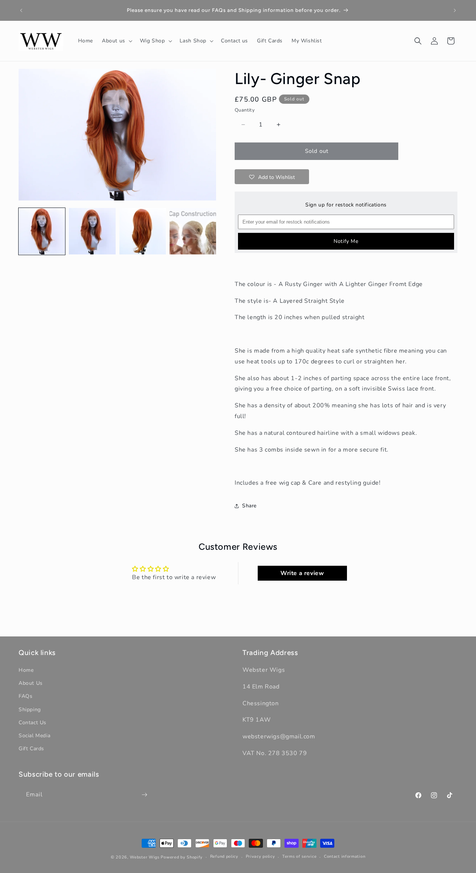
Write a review (302, 573)
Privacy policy (260, 857)
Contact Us (32, 722)
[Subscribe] (144, 794)
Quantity (245, 110)
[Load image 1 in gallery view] (42, 231)
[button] (116, 41)
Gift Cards (31, 748)
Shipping (30, 709)
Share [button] (249, 505)
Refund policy (224, 857)
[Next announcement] (455, 10)
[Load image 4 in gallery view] (193, 231)
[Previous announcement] (21, 10)
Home (26, 670)
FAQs (25, 696)
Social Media (34, 735)
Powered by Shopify (182, 857)
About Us (31, 683)
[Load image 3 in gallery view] (142, 231)
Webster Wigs (144, 857)
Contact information (344, 857)
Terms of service (299, 857)
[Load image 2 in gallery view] (92, 231)
